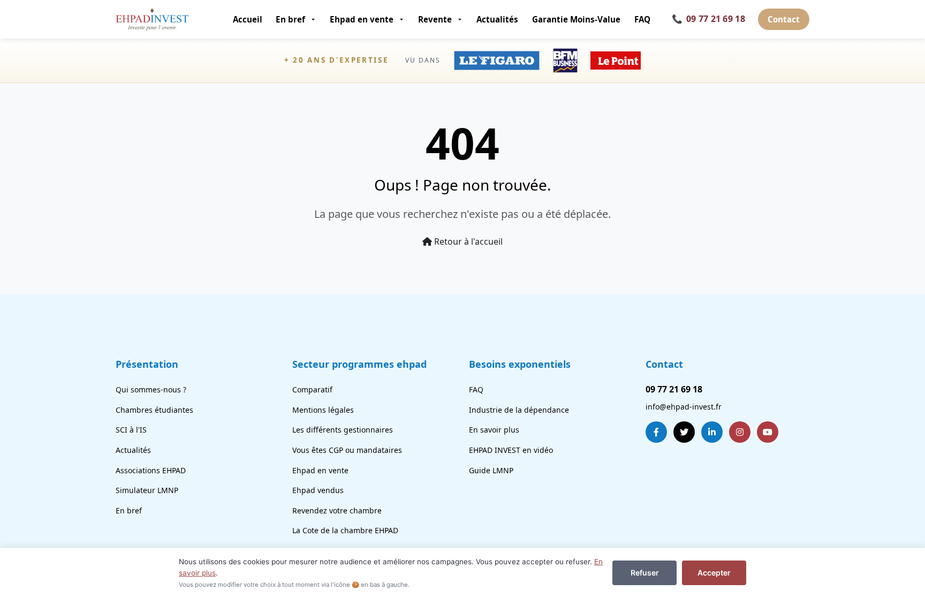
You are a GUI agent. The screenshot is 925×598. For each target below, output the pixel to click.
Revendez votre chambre (337, 510)
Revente (435, 19)
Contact (784, 19)
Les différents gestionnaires (342, 430)
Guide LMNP (491, 470)
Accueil (247, 19)
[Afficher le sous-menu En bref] (314, 19)
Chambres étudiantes (154, 410)
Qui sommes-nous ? (151, 389)
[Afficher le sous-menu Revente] (460, 19)
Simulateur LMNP (147, 490)
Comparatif (312, 389)
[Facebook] (656, 432)
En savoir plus (494, 430)
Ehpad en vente (361, 19)
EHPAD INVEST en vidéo (511, 450)
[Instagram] (739, 432)
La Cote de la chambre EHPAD (345, 530)
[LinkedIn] (712, 432)
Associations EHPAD (151, 470)
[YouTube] (767, 432)
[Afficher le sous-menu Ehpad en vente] (402, 19)
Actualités (497, 19)
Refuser (645, 572)
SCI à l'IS (131, 430)
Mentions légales (323, 410)
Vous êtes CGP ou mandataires (347, 450)
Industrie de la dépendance (519, 410)
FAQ (642, 19)
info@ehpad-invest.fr (684, 407)
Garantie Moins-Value (576, 19)
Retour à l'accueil (467, 241)
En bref (290, 19)
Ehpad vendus (318, 490)
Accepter (714, 572)
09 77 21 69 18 (708, 19)
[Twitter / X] (684, 432)
